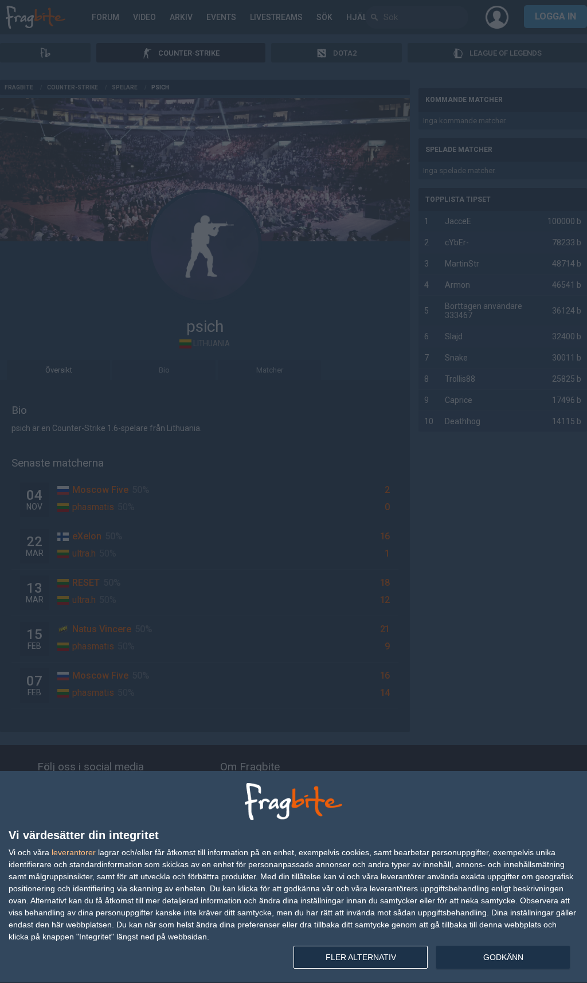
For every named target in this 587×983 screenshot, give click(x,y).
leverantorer (74, 852)
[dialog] (293, 877)
